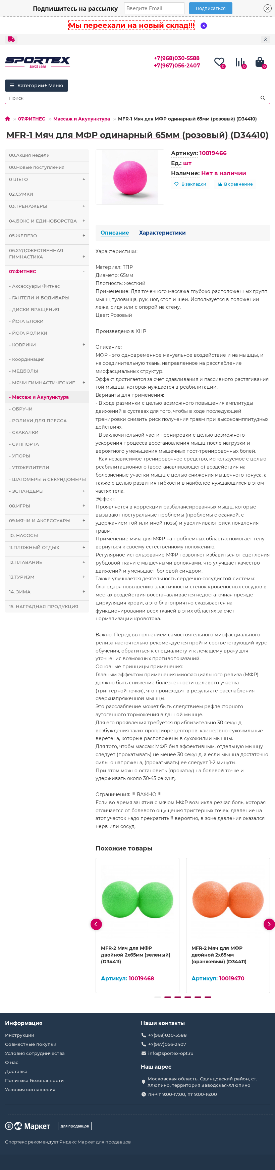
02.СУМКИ (21, 194)
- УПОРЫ (19, 455)
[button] (157, 997)
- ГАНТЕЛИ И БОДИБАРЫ (39, 297)
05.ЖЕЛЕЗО (47, 235)
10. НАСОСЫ (23, 535)
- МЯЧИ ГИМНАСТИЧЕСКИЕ (47, 382)
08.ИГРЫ (47, 505)
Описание (115, 233)
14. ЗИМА (47, 591)
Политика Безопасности (34, 1080)
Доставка (16, 1071)
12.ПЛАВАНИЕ (47, 562)
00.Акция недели (29, 155)
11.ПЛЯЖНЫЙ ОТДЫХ (47, 547)
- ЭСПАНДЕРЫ (47, 491)
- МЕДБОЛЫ (23, 371)
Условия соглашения (30, 1089)
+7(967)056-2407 (177, 65)
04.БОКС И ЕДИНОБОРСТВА (47, 221)
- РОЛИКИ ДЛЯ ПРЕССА (38, 420)
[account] (265, 39)
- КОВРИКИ (47, 344)
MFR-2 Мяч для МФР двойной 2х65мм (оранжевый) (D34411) (218, 955)
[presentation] (96, 924)
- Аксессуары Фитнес (34, 286)
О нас (11, 1062)
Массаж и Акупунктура (81, 118)
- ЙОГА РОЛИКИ (28, 333)
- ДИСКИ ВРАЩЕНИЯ (34, 309)
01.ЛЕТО (47, 179)
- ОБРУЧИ (21, 408)
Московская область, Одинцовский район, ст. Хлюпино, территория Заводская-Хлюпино (202, 1082)
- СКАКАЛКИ (24, 432)
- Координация (27, 359)
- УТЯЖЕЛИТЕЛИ (29, 467)
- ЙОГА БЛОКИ (26, 321)
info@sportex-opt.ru (171, 1053)
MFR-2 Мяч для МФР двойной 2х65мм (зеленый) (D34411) (135, 955)
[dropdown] (11, 40)
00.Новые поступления (36, 167)
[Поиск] (263, 98)
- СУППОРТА (24, 444)
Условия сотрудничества (35, 1053)
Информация (24, 1023)
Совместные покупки (30, 1044)
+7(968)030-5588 (177, 58)
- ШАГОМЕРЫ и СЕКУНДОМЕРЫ (47, 479)
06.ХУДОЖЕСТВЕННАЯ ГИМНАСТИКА (47, 253)
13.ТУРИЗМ (47, 577)
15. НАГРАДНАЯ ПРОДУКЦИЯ (43, 606)
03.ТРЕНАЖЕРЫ (47, 206)
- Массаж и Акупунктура (39, 397)
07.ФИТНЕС (31, 118)
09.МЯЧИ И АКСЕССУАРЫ (47, 520)
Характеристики (162, 233)
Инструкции (19, 1035)
